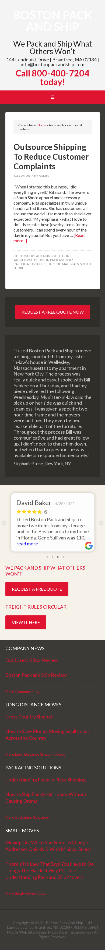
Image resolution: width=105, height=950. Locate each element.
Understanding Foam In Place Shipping (45, 780)
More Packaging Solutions (27, 817)
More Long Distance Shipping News (35, 754)
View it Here (26, 622)
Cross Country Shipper (29, 717)
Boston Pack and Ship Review (36, 675)
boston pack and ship (54, 260)
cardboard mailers (29, 264)
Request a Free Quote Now (53, 311)
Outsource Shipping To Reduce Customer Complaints (51, 156)
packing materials (63, 264)
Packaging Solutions (52, 256)
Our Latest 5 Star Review (31, 660)
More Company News (23, 691)
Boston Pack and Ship (52, 20)
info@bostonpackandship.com (52, 64)
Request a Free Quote (37, 588)
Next (101, 523)
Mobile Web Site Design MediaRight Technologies (49, 932)
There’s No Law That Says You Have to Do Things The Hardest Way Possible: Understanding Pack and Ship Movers (49, 870)
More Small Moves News (25, 893)
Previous (4, 523)
